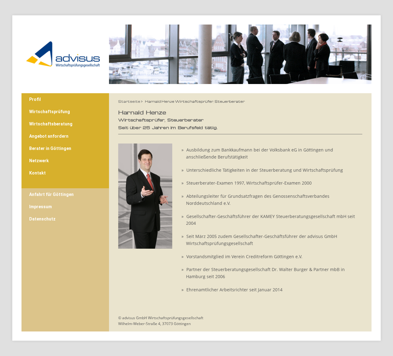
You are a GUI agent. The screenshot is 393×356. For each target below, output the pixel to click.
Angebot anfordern (48, 136)
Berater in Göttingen (50, 148)
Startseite (129, 101)
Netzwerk (39, 160)
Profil (35, 99)
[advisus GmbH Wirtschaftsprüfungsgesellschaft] (63, 52)
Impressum (40, 206)
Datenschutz (42, 218)
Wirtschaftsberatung (50, 123)
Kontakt (37, 172)
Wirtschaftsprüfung (49, 111)
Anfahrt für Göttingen (51, 194)
